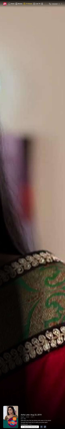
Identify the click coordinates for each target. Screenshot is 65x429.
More (30, 424)
